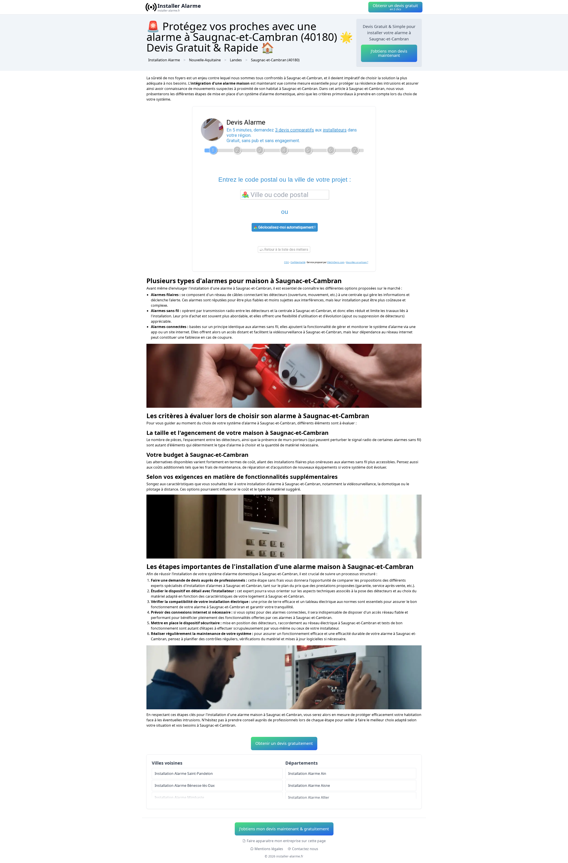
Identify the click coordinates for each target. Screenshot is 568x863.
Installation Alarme (164, 60)
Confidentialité (297, 262)
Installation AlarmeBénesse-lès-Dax (185, 785)
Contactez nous (305, 848)
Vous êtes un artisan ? (357, 262)
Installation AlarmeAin (307, 773)
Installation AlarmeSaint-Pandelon (184, 773)
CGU (286, 262)
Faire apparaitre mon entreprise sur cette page (286, 840)
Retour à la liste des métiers (285, 249)
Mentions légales (268, 848)
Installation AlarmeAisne (309, 785)
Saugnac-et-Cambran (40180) (275, 60)
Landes (236, 60)
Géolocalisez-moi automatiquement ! (286, 227)
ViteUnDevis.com (335, 262)
